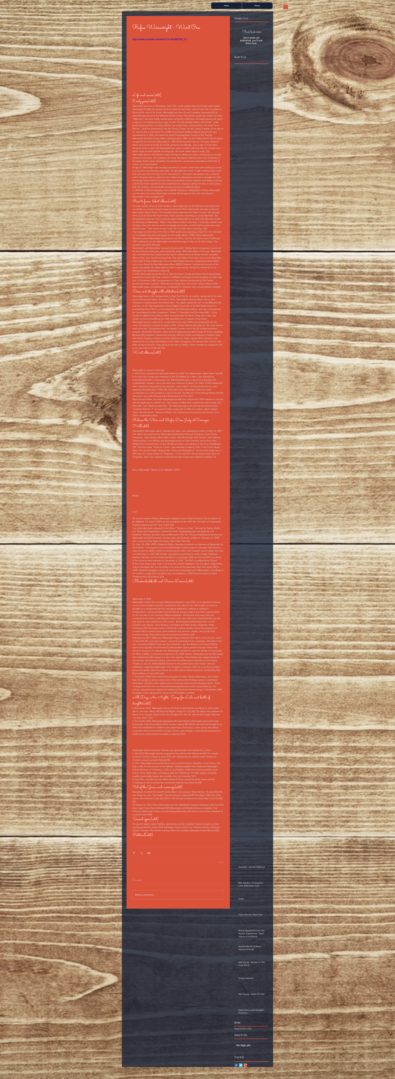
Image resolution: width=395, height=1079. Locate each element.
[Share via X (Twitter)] (141, 852)
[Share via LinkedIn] (149, 852)
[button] (285, 6)
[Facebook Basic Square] (236, 1067)
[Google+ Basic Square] (245, 1067)
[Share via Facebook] (133, 852)
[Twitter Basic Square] (241, 1067)
